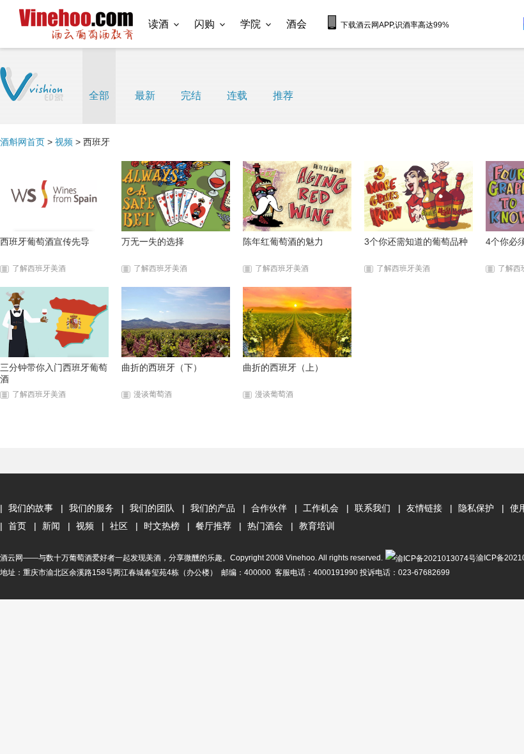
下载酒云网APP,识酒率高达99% (395, 24)
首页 (17, 526)
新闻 (51, 526)
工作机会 (321, 508)
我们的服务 (91, 508)
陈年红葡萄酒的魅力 (283, 241)
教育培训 (317, 526)
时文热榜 (162, 526)
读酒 (158, 24)
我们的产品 (212, 508)
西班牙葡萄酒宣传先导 (44, 241)
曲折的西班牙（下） (161, 367)
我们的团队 (152, 508)
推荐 (283, 95)
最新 (145, 95)
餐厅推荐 (213, 526)
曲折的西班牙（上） (283, 367)
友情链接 (424, 508)
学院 (250, 24)
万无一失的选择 (152, 241)
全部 (99, 95)
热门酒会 (265, 526)
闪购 (204, 24)
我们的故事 (30, 508)
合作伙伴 (269, 508)
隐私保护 (476, 508)
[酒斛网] (76, 24)
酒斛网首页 (22, 142)
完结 (191, 95)
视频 (64, 142)
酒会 (296, 24)
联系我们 (372, 508)
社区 (119, 526)
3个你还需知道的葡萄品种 (416, 241)
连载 (237, 95)
